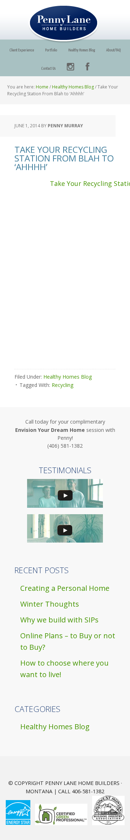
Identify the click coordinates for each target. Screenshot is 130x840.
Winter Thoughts (49, 604)
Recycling (62, 385)
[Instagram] (70, 67)
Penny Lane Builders (65, 24)
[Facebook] (87, 67)
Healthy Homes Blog (67, 376)
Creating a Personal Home (64, 588)
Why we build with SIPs (59, 620)
